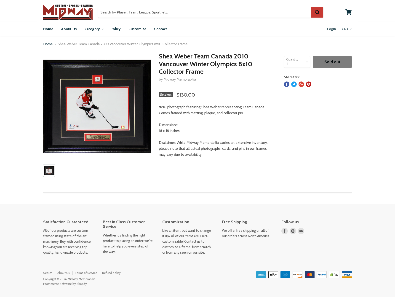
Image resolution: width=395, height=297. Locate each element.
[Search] (317, 12)
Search (47, 273)
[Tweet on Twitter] (294, 84)
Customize (137, 29)
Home (48, 29)
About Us (69, 29)
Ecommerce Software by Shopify (65, 284)
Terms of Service (86, 273)
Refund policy (111, 273)
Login (331, 29)
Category (93, 29)
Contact (160, 29)
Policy (115, 29)
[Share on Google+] (301, 84)
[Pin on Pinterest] (308, 84)
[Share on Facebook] (286, 84)
